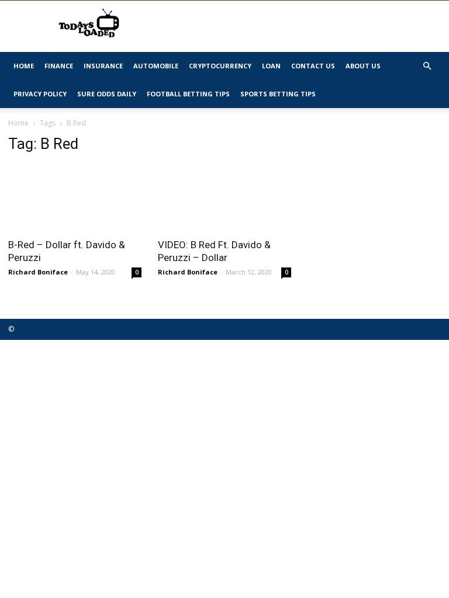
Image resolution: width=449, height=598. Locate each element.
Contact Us (313, 65)
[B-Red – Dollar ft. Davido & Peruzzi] (74, 198)
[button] (427, 66)
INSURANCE (103, 65)
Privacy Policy (40, 93)
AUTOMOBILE (155, 65)
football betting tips (188, 93)
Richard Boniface (38, 271)
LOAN (271, 65)
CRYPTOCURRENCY (220, 65)
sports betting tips (278, 93)
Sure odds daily (106, 93)
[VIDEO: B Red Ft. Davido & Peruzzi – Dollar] (224, 198)
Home (23, 65)
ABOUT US (363, 65)
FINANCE (58, 65)
